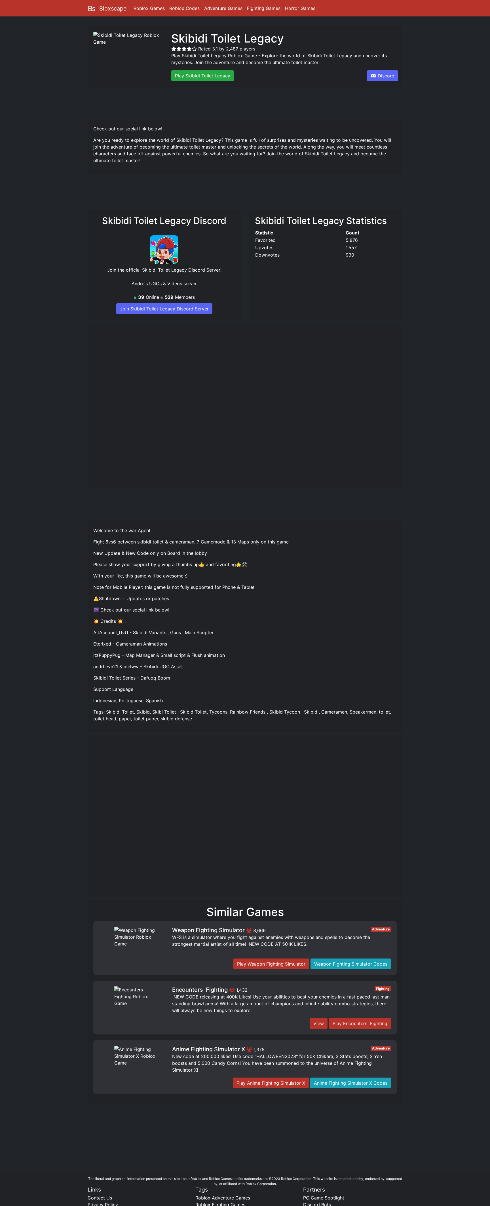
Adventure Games (223, 8)
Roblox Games (149, 8)
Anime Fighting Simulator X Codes (350, 1083)
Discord (386, 76)
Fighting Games (263, 8)
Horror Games (300, 8)
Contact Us (100, 1198)
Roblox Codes (184, 8)
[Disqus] (245, 818)
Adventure (381, 929)
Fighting (383, 989)
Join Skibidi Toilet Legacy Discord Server (164, 309)
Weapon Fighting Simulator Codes (350, 964)
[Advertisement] (245, 102)
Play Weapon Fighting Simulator (271, 964)
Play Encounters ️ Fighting (360, 1023)
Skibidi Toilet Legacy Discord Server (181, 270)
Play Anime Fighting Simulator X (270, 1083)
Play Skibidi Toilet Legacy (202, 76)
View (318, 1023)
